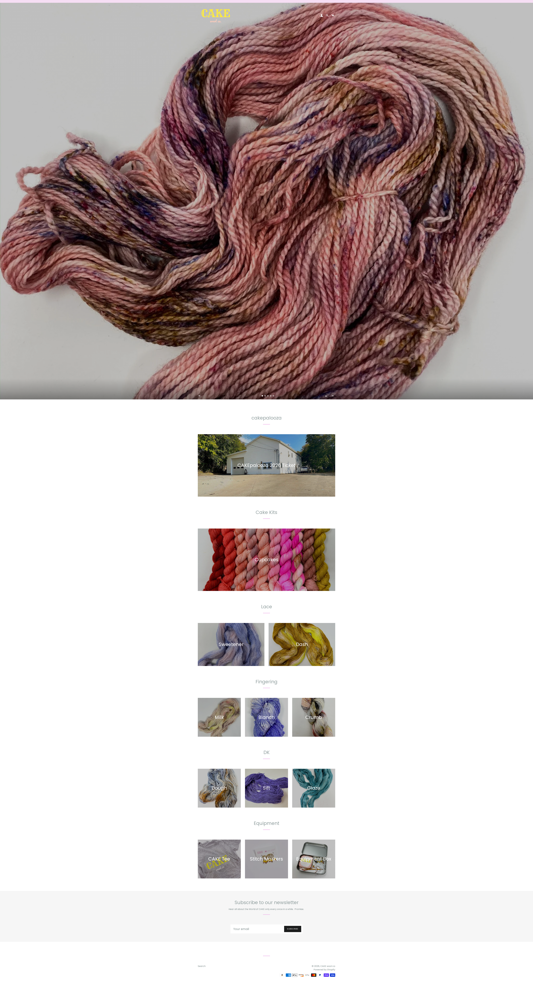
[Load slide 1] (259, 395)
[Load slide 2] (262, 395)
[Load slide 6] (273, 395)
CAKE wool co (327, 966)
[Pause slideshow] (325, 395)
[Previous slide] (199, 395)
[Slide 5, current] (270, 395)
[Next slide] (332, 395)
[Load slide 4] (267, 395)
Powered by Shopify (324, 969)
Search (202, 966)
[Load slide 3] (265, 395)
